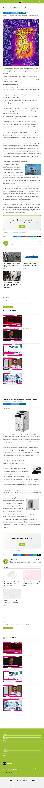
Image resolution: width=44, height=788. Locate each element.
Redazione (4, 755)
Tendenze (4, 742)
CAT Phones (6, 232)
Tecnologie (4, 734)
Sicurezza (4, 740)
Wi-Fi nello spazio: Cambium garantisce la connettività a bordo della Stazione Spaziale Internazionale (12, 285)
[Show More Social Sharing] (28, 13)
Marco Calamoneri (22, 232)
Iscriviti (22, 226)
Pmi (7, 550)
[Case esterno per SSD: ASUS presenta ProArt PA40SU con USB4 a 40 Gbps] (12, 575)
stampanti (11, 550)
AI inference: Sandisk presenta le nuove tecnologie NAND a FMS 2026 (31, 583)
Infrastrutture (5, 738)
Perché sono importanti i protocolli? (9, 342)
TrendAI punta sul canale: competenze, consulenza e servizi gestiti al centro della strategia (18, 328)
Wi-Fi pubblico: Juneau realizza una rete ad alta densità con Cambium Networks (12, 265)
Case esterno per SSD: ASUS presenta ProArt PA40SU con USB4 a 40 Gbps (11, 583)
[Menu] (4, 2)
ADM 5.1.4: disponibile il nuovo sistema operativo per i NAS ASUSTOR (12, 602)
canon (5, 550)
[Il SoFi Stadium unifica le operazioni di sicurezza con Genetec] (32, 257)
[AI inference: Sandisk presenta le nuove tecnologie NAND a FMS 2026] (32, 575)
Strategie (4, 736)
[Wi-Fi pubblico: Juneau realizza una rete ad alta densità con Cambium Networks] (12, 257)
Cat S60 (10, 232)
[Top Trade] (22, 1)
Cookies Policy (5, 751)
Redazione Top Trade (14, 241)
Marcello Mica (15, 232)
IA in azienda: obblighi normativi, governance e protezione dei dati (14, 371)
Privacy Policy (5, 753)
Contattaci (4, 749)
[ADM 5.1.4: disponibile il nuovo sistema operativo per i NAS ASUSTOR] (12, 594)
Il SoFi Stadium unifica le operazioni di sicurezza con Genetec (30, 265)
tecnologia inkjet (17, 550)
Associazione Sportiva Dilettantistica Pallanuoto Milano (15, 178)
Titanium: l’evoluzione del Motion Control (10, 357)
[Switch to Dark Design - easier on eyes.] (38, 1)
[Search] (39, 2)
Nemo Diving (20, 106)
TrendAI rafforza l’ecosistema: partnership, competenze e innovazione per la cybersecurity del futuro (20, 640)
